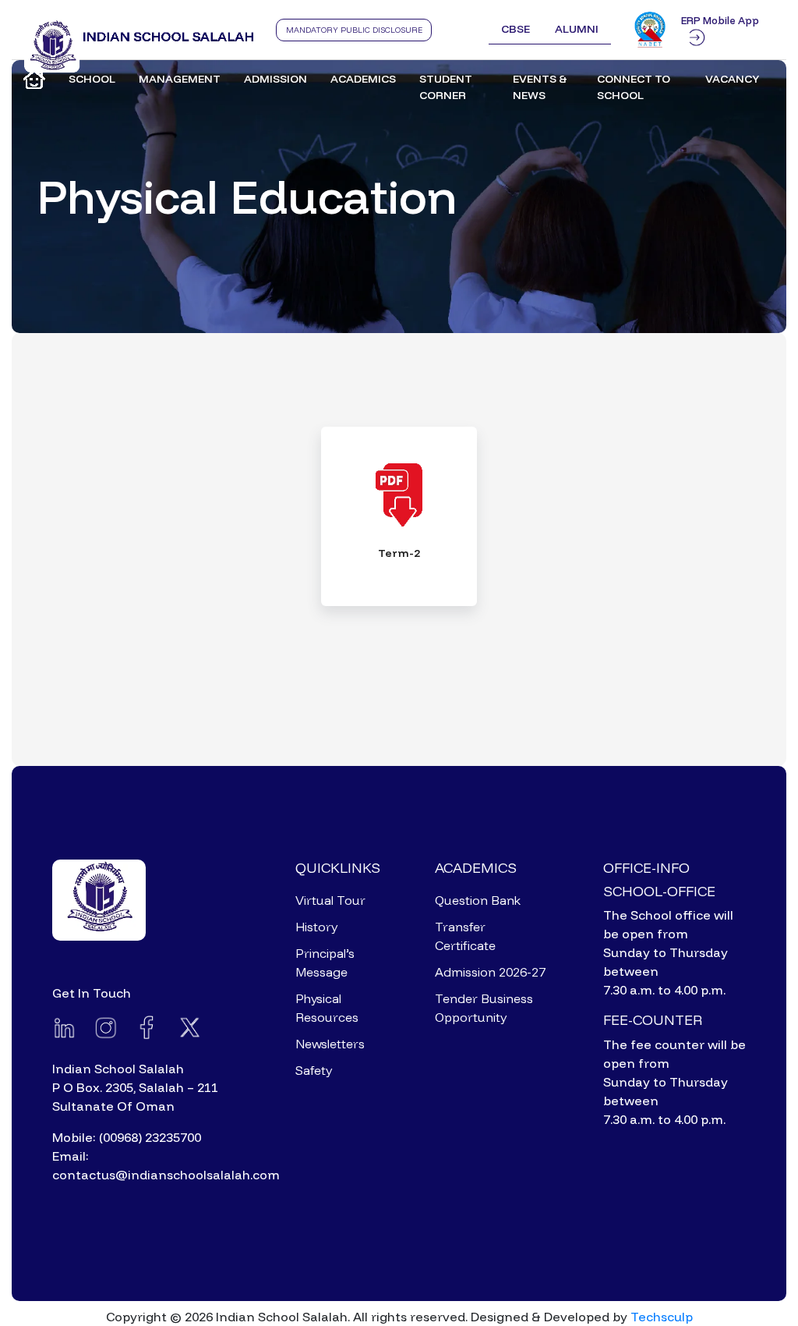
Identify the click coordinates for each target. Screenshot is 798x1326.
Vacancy (732, 79)
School (92, 79)
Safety (313, 1070)
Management (180, 79)
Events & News (540, 87)
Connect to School (633, 87)
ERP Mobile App (720, 20)
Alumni (576, 29)
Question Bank (478, 900)
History (316, 926)
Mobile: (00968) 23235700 (126, 1137)
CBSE (515, 29)
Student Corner (445, 87)
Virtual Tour (330, 900)
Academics (363, 79)
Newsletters (330, 1043)
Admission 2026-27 (490, 972)
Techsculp (661, 1316)
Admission (275, 79)
